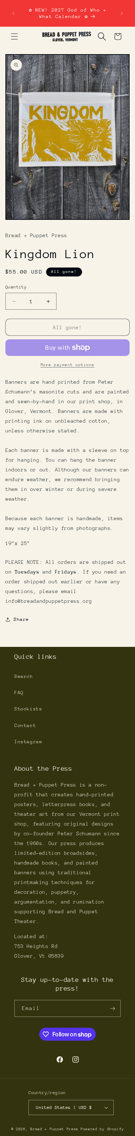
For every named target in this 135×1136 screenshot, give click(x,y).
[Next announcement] (122, 13)
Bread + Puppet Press (54, 1129)
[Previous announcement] (13, 13)
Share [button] (21, 619)
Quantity (16, 287)
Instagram (28, 741)
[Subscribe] (112, 1008)
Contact (25, 725)
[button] (14, 36)
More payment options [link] (68, 364)
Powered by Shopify (102, 1129)
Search (23, 676)
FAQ (19, 692)
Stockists (28, 708)
